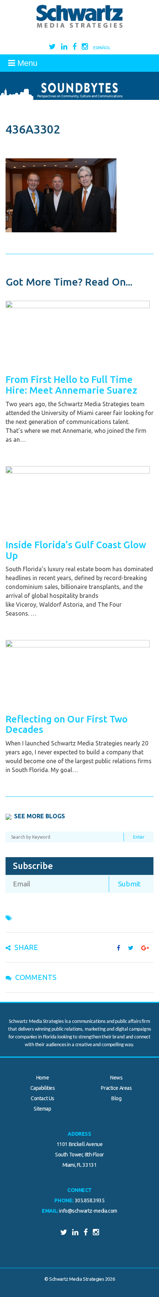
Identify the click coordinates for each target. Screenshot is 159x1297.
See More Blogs (39, 816)
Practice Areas (116, 1088)
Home (42, 1078)
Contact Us (42, 1098)
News (116, 1078)
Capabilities (42, 1088)
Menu (26, 63)
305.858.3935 (90, 1200)
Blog (116, 1098)
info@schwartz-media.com (88, 1211)
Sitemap (42, 1109)
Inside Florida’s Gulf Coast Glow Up (76, 550)
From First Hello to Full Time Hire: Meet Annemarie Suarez (71, 384)
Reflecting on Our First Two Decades (67, 724)
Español (102, 48)
